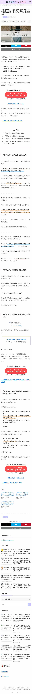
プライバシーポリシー (6, 689)
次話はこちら (20, 103)
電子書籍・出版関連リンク (17, 689)
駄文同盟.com (4, 676)
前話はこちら (11, 103)
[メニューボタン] (2, 2)
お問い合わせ (27, 689)
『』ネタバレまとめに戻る (12, 120)
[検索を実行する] (29, 604)
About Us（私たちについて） (10, 687)
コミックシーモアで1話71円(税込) (16, 339)
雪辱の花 (5, 517)
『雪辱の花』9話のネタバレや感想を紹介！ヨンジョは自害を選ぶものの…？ (7, 503)
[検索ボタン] (30, 2)
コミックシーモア (18, 325)
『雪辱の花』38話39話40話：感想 (14, 136)
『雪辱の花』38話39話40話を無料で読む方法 (17, 138)
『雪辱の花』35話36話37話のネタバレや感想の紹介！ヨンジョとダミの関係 (7, 494)
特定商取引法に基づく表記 (22, 687)
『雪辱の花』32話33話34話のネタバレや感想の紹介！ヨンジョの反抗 (22, 494)
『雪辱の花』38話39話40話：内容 (14, 133)
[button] (6, 46)
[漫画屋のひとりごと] (16, 2)
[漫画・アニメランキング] (5, 666)
